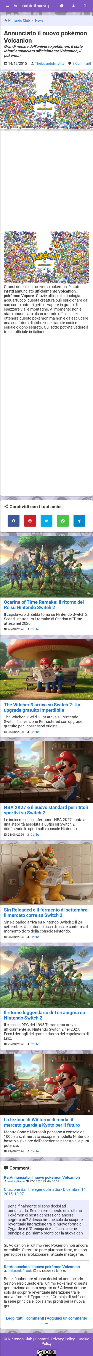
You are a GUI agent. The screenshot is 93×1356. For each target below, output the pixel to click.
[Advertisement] (46, 181)
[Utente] (73, 6)
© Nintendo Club (18, 1339)
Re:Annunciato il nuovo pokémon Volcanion (42, 1177)
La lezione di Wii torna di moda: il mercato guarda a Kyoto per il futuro (42, 1122)
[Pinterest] (30, 521)
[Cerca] (85, 6)
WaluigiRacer (16, 1181)
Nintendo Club (19, 20)
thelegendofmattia (20, 1271)
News (39, 20)
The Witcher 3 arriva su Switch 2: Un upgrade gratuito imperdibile (42, 707)
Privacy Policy (63, 1339)
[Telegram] (79, 521)
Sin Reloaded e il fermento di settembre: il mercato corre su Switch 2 (46, 912)
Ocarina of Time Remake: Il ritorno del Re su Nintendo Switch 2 (44, 604)
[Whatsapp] (63, 521)
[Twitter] (46, 521)
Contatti (42, 1339)
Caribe (35, 629)
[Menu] (8, 6)
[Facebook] (62, 6)
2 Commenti (81, 64)
